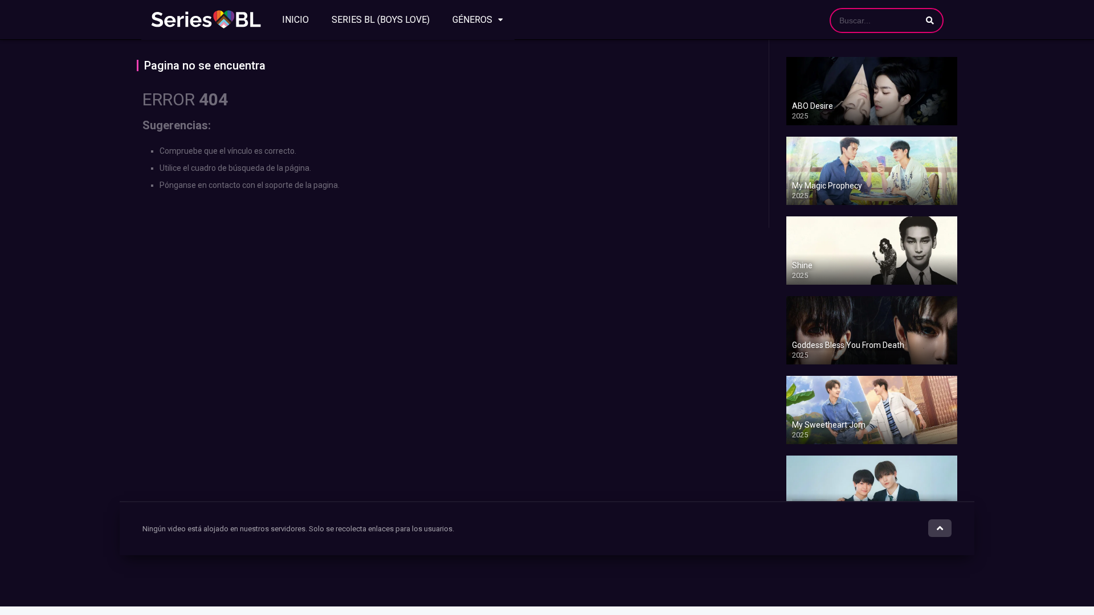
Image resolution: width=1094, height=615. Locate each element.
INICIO (295, 19)
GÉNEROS (472, 19)
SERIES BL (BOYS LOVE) (381, 19)
